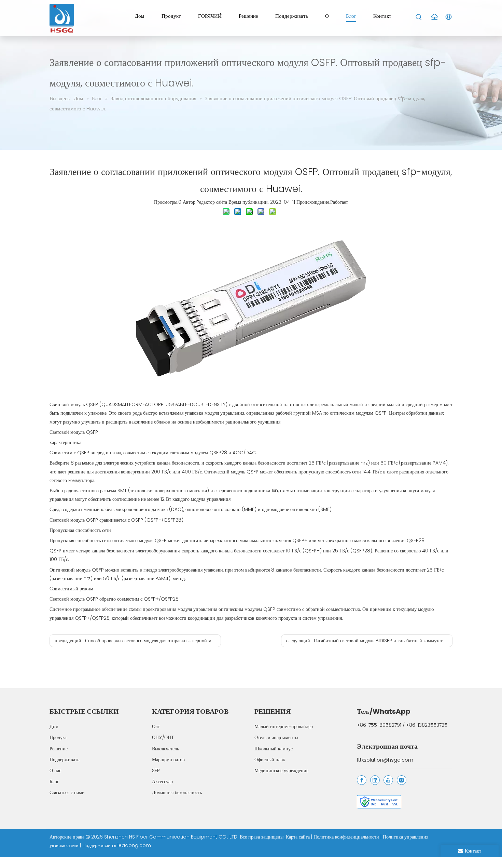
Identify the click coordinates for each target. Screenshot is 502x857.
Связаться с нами (67, 792)
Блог (54, 781)
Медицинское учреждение (281, 770)
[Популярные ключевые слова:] (419, 17)
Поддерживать (64, 759)
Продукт (58, 737)
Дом (54, 726)
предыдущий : (138, 640)
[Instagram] (401, 780)
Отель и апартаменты (276, 737)
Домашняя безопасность (177, 792)
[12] (379, 802)
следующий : (369, 640)
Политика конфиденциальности (346, 836)
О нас (55, 770)
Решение (59, 748)
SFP (156, 770)
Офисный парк (269, 759)
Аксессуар (162, 781)
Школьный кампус (273, 748)
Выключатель (165, 748)
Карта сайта (298, 836)
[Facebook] (361, 780)
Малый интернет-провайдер (283, 726)
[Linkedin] (375, 780)
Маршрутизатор (168, 759)
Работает (339, 202)
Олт (156, 726)
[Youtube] (388, 780)
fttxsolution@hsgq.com (385, 759)
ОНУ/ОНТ (163, 737)
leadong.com (134, 845)
